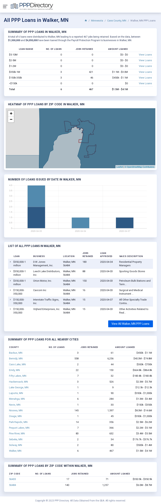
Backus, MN (15, 352)
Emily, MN (14, 370)
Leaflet (119, 166)
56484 (12, 485)
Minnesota (97, 20)
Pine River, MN (17, 433)
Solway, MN (15, 445)
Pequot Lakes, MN (19, 427)
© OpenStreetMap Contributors (139, 166)
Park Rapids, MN (18, 422)
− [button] (11, 119)
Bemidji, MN (16, 358)
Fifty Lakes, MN (17, 375)
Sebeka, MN (15, 439)
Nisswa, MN (16, 410)
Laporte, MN (16, 393)
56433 (12, 479)
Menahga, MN (17, 398)
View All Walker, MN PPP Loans (130, 323)
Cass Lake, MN (17, 364)
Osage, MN (15, 416)
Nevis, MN (14, 404)
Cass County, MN (116, 20)
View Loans (145, 54)
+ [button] (11, 113)
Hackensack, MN (18, 381)
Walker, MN (15, 450)
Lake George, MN (18, 387)
